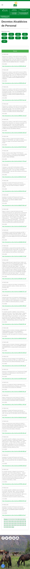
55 (23, 525)
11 (20, 519)
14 (24, 519)
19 (10, 521)
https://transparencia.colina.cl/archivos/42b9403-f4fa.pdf (14, 391)
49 (14, 525)
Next (13, 527)
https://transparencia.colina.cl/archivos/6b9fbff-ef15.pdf (13, 515)
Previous (6, 519)
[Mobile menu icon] (2, 5)
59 (7, 527)
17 (7, 521)
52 (18, 525)
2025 (25, 37)
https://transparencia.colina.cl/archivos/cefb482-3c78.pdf (14, 256)
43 (4, 525)
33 (10, 523)
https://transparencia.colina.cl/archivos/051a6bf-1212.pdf (14, 278)
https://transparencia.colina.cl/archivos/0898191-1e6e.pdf (14, 115)
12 (21, 519)
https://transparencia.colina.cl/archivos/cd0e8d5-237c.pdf (14, 291)
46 (9, 525)
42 (25, 523)
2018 (4, 34)
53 (20, 525)
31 (7, 523)
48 (12, 525)
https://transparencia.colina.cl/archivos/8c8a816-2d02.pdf (14, 132)
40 (22, 523)
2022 (4, 37)
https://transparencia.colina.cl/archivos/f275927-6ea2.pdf (14, 100)
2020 (18, 34)
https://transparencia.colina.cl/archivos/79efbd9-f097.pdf (14, 324)
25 (20, 521)
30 (6, 523)
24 (18, 521)
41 (23, 523)
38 (18, 523)
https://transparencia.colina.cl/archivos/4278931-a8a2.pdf (14, 484)
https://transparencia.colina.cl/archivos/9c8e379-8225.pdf (14, 147)
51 (17, 525)
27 (23, 521)
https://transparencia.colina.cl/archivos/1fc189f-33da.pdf (14, 365)
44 (6, 525)
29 (4, 523)
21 (14, 521)
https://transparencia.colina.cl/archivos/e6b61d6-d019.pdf (14, 338)
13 (23, 519)
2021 (25, 34)
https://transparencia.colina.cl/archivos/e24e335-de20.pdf (14, 226)
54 (22, 525)
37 (17, 523)
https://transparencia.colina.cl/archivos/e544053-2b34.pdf (14, 465)
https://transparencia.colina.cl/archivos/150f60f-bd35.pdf (14, 66)
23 (17, 521)
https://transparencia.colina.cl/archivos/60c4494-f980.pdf (14, 451)
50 (15, 525)
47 (10, 525)
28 (25, 521)
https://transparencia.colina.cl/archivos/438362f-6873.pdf (14, 501)
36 (15, 523)
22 (15, 521)
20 (12, 521)
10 (18, 519)
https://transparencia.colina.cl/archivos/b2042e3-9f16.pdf (14, 191)
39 (20, 523)
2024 (18, 37)
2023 (11, 37)
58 (6, 527)
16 (6, 521)
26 (22, 521)
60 (9, 527)
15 (4, 521)
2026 (4, 41)
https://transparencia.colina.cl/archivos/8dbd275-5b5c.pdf (14, 205)
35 (14, 523)
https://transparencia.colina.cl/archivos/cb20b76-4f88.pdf (14, 305)
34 (12, 523)
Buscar (15, 51)
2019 (11, 34)
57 (4, 527)
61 (10, 527)
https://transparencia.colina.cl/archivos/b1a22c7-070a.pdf (14, 161)
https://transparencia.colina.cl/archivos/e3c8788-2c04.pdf (14, 378)
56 (25, 525)
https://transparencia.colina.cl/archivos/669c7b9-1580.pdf (14, 352)
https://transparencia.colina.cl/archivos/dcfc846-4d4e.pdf (14, 433)
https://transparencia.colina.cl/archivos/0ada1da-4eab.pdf (14, 417)
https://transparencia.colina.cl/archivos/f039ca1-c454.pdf (14, 404)
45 (7, 525)
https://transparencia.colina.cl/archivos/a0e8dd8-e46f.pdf (14, 242)
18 (9, 521)
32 (9, 523)
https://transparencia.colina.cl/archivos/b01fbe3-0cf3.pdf (14, 176)
